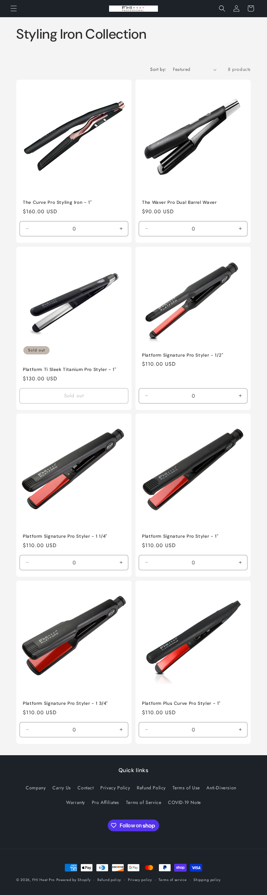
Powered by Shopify (73, 879)
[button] (14, 8)
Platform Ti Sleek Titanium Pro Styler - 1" (69, 369)
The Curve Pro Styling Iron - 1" (57, 202)
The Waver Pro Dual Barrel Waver (179, 202)
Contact (85, 787)
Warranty (75, 802)
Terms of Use (186, 787)
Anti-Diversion (221, 787)
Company (36, 787)
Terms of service (173, 879)
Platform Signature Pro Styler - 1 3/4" (65, 703)
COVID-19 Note (184, 802)
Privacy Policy (115, 787)
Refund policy (109, 879)
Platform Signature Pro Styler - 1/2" (182, 355)
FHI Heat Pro (43, 879)
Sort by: (158, 69)
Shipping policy (207, 879)
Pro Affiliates (105, 802)
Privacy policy (140, 879)
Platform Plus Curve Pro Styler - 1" (181, 703)
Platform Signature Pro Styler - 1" (180, 536)
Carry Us (61, 787)
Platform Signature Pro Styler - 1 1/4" (65, 536)
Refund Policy (151, 787)
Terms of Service (144, 802)
